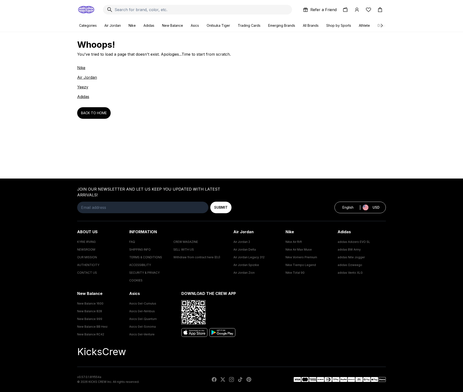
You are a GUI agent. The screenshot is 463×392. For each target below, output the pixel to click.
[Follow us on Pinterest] (248, 379)
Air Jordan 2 (241, 242)
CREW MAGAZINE (185, 242)
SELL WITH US (183, 249)
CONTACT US (87, 272)
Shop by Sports (338, 25)
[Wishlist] (368, 10)
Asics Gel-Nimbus (142, 311)
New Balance (172, 25)
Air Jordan (112, 25)
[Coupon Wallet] (345, 10)
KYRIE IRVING (86, 242)
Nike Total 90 (295, 272)
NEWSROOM (86, 249)
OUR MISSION (87, 257)
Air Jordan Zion (244, 272)
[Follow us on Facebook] (214, 379)
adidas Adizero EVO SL (354, 242)
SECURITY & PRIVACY (144, 272)
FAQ (132, 242)
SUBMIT (221, 207)
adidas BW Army (349, 249)
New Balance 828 (89, 311)
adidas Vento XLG (350, 272)
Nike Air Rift (294, 242)
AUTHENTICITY (88, 265)
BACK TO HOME (94, 113)
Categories (88, 25)
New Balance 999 (89, 319)
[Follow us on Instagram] (231, 379)
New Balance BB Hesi (92, 326)
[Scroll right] (381, 25)
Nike (132, 25)
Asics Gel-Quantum (143, 319)
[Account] (357, 9)
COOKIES (136, 280)
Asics (195, 25)
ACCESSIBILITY (140, 265)
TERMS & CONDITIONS (145, 257)
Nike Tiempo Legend (301, 265)
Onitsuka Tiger (218, 25)
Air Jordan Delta (244, 249)
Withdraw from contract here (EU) (196, 257)
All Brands (311, 25)
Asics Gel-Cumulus (142, 303)
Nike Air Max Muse (299, 249)
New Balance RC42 (90, 334)
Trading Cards (249, 25)
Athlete (364, 25)
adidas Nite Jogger (351, 257)
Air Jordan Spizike (246, 265)
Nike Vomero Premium (301, 257)
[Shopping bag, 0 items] (380, 9)
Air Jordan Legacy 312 (249, 257)
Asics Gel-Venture (142, 334)
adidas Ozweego (350, 265)
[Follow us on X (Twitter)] (222, 379)
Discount (384, 25)
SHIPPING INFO (140, 249)
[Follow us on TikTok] (240, 379)
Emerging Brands (281, 25)
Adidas (148, 25)
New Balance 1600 (90, 303)
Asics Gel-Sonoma (142, 326)
